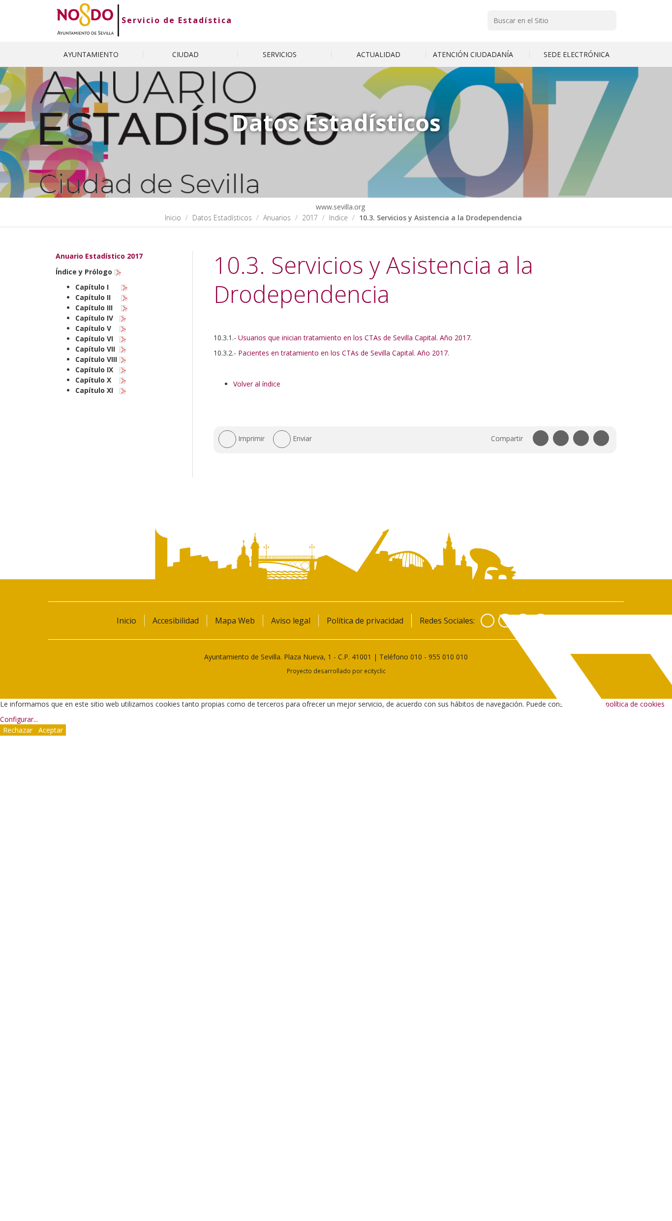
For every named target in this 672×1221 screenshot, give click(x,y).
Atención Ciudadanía (474, 54)
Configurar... (19, 719)
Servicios (281, 54)
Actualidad (378, 54)
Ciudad (186, 54)
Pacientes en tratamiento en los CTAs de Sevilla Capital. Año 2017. (343, 352)
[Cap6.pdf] (123, 338)
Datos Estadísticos (222, 217)
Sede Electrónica (577, 54)
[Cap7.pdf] (123, 349)
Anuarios (277, 217)
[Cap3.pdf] (124, 307)
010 (416, 656)
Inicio (173, 217)
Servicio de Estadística (177, 20)
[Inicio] (85, 20)
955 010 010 (448, 656)
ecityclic (375, 671)
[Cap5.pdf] (123, 328)
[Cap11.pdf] (123, 390)
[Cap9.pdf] (123, 369)
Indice (338, 217)
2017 (310, 217)
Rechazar (17, 730)
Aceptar (50, 730)
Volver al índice (257, 383)
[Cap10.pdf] (123, 380)
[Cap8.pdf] (123, 359)
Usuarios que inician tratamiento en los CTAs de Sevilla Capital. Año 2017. (355, 337)
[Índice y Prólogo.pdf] (118, 271)
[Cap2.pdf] (124, 297)
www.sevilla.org (339, 206)
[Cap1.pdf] (124, 287)
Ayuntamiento (92, 54)
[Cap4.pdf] (123, 318)
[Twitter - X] (505, 620)
